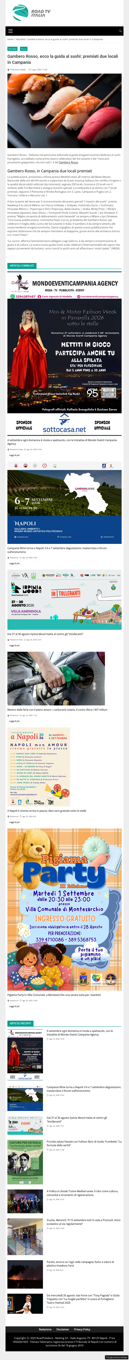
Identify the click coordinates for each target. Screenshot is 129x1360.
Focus (23, 48)
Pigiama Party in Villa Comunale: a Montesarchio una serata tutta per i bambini (54, 995)
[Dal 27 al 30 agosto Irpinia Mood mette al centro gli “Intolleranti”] (64, 600)
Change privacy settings (116, 1357)
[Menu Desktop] (10, 31)
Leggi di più (14, 455)
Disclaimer (62, 1329)
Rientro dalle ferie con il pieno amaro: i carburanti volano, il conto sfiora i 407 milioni (57, 709)
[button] (120, 31)
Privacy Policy (82, 1329)
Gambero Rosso (68, 162)
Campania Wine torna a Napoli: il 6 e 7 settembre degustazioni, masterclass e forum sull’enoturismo (84, 1088)
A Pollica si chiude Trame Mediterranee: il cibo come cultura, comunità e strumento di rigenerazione (82, 1193)
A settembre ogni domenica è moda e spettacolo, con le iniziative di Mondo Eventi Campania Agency (80, 1032)
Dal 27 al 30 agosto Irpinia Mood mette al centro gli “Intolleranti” (45, 634)
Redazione (45, 1329)
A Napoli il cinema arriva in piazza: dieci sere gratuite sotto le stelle (46, 810)
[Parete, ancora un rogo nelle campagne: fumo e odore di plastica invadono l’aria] (25, 1274)
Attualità (12, 48)
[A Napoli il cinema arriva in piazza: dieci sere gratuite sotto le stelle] (64, 766)
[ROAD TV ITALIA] (31, 13)
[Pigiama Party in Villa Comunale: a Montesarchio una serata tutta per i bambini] (64, 909)
